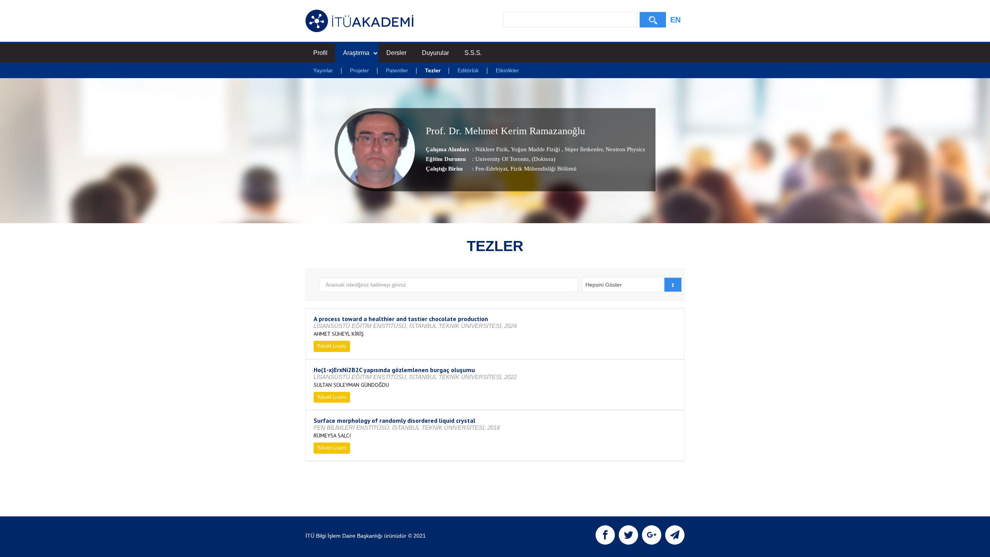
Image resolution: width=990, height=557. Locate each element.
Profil (320, 53)
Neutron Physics (624, 149)
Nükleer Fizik (491, 149)
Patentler (397, 70)
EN (675, 19)
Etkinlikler (507, 70)
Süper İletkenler (583, 149)
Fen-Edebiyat (491, 169)
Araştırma (356, 53)
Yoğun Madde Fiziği (536, 149)
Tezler (432, 70)
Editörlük (468, 70)
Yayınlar (323, 70)
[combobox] (632, 284)
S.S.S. (473, 53)
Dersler (396, 53)
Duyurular (435, 53)
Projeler (359, 70)
